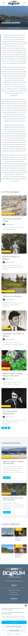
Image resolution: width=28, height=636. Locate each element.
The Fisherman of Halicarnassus (10, 412)
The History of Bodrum (12, 296)
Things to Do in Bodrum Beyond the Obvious (18, 553)
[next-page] (9, 428)
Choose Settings (14, 630)
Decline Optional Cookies (14, 626)
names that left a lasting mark (12, 129)
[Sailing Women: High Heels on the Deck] (7, 532)
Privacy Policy (18, 634)
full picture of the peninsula (10, 61)
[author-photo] (4, 224)
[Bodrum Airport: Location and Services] (14, 453)
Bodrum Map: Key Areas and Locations (13, 499)
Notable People (6, 251)
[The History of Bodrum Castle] (14, 206)
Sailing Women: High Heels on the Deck (18, 536)
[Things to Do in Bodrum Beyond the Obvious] (7, 549)
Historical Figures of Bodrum (11, 257)
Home (9, 28)
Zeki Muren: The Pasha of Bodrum (13, 334)
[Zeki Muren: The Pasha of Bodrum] (14, 320)
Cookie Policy (9, 634)
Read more (6, 477)
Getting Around (6, 457)
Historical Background (8, 213)
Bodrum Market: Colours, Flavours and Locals (13, 374)
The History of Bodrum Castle (12, 220)
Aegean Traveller (10, 224)
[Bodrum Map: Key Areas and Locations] (14, 489)
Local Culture (5, 368)
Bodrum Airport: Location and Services (13, 462)
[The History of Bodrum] (14, 283)
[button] (26, 605)
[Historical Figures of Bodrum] (14, 243)
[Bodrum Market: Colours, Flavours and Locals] (14, 360)
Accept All (14, 622)
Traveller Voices (18, 529)
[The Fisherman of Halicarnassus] (14, 398)
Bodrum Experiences (19, 546)
